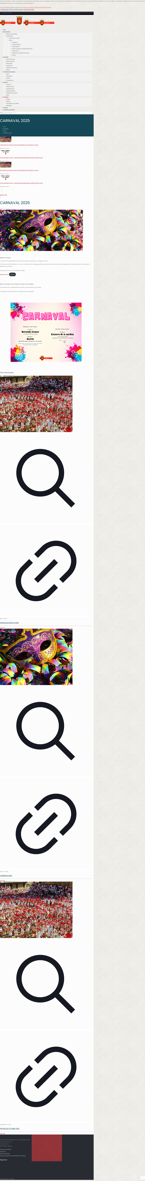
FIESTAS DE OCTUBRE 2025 (9, 1129)
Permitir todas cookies (29, 9)
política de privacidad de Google (42, 7)
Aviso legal (3, 1151)
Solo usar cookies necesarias (16, 9)
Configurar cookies (5, 9)
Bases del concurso (4, 274)
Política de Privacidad (5, 1149)
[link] (15, 113)
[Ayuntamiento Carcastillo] (27, 25)
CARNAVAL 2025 (7, 133)
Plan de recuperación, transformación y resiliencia (13, 1155)
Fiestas (5, 130)
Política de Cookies (5, 1153)
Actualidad (5, 128)
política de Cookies (28, 7)
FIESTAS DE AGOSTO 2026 (9, 623)
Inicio (4, 126)
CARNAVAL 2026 (6, 876)
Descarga (12, 274)
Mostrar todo (3, 195)
